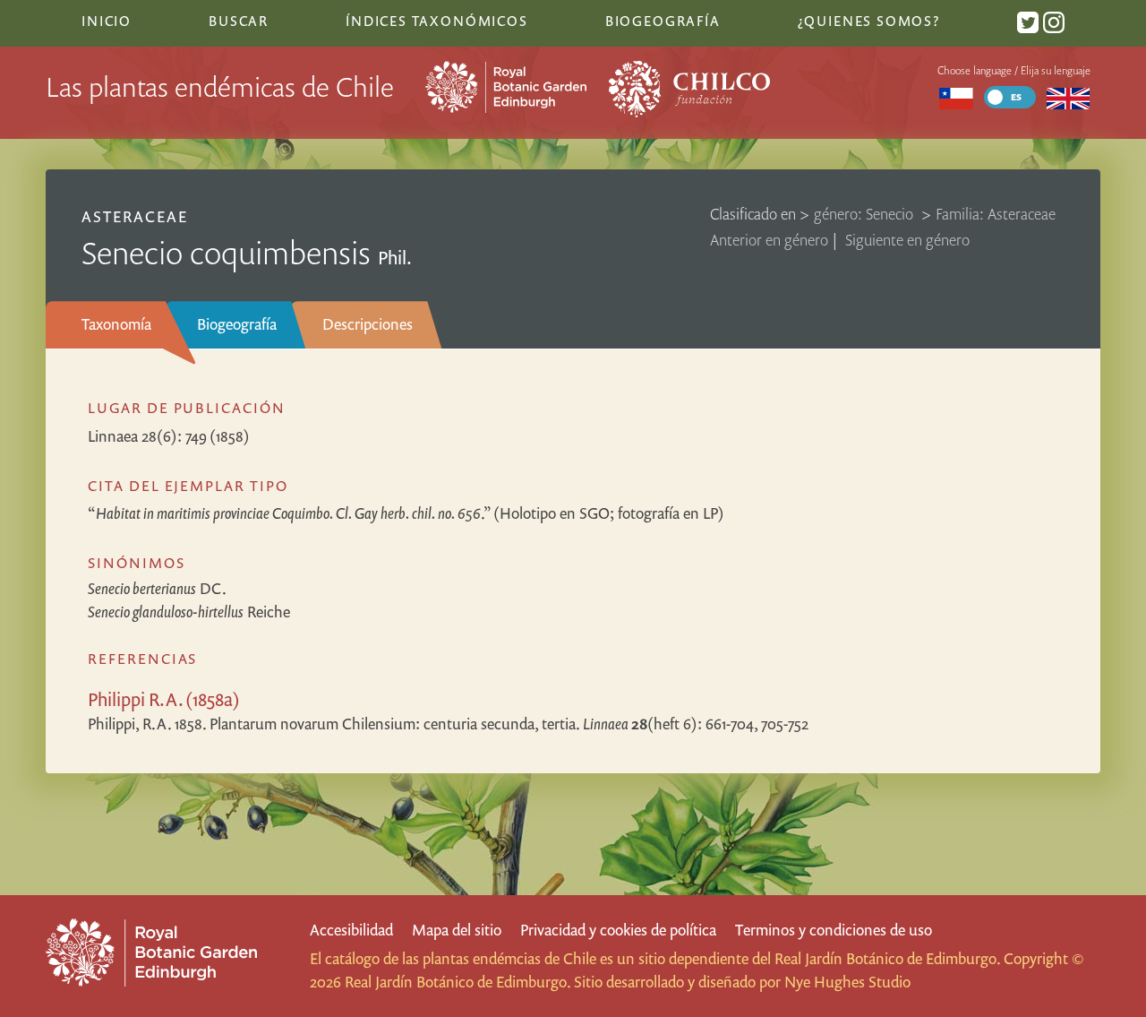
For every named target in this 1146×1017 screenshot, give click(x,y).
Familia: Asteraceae (996, 213)
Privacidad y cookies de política (618, 929)
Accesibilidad (351, 929)
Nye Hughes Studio (847, 981)
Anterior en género (769, 239)
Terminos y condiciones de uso (833, 929)
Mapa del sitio (456, 929)
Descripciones (367, 324)
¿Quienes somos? (869, 21)
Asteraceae (134, 216)
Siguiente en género (907, 239)
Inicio (106, 21)
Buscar (239, 21)
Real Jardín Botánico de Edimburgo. (887, 958)
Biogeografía (237, 324)
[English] (1068, 97)
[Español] (955, 97)
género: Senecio (865, 213)
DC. (157, 588)
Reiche (189, 611)
